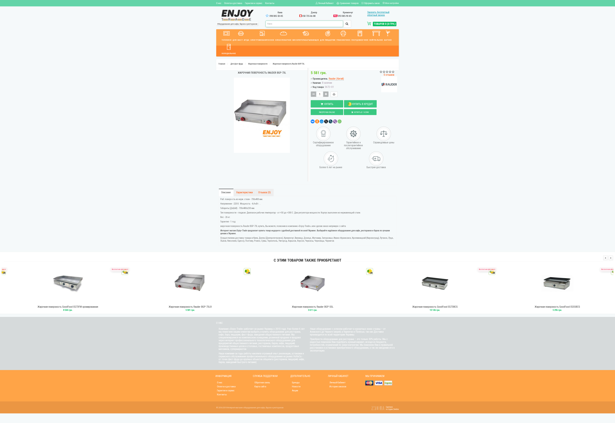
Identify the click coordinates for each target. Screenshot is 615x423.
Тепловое (227, 40)
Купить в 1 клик (361, 112)
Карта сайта (260, 386)
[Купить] (58, 302)
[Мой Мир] (322, 121)
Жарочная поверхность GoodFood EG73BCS (430, 306)
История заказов (337, 386)
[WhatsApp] (339, 121)
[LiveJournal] (330, 121)
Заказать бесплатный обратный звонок (378, 14)
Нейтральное (376, 40)
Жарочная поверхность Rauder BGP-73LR (185, 306)
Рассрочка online (327, 112)
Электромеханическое (262, 40)
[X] (326, 121)
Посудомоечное (359, 40)
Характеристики (244, 192)
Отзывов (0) (264, 192)
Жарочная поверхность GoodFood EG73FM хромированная (63, 306)
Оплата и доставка (233, 3)
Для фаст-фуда (241, 40)
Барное (388, 40)
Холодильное (229, 53)
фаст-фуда (247, 334)
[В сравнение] (334, 94)
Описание (226, 192)
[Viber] (335, 121)
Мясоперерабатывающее (305, 40)
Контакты (269, 3)
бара (227, 334)
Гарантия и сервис (253, 3)
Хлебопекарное (283, 40)
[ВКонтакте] (313, 121)
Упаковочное (343, 40)
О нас (218, 3)
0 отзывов (389, 74)
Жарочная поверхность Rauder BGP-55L (307, 306)
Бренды (296, 382)
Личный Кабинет (337, 382)
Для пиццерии (327, 40)
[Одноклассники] (317, 121)
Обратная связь (262, 382)
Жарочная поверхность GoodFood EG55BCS (552, 306)
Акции (295, 390)
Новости (296, 386)
